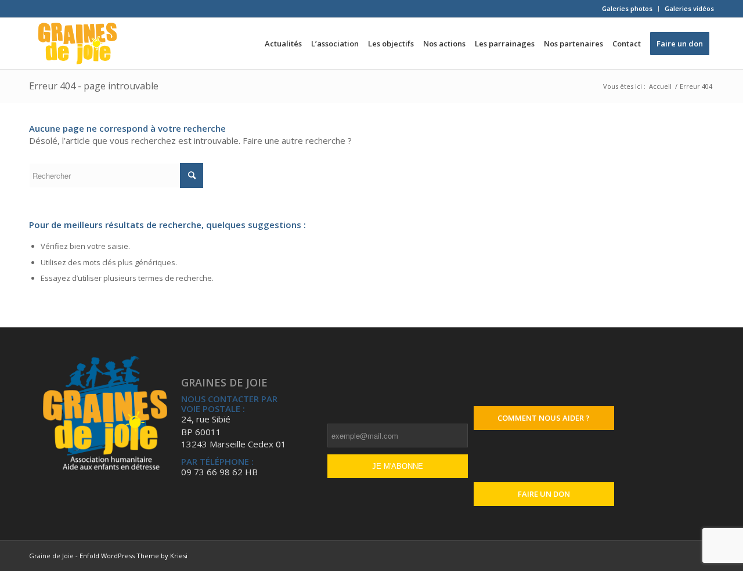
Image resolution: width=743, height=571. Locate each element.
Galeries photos (627, 8)
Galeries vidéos (689, 8)
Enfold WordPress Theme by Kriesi (133, 555)
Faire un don (544, 494)
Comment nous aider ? (543, 418)
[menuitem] (627, 9)
